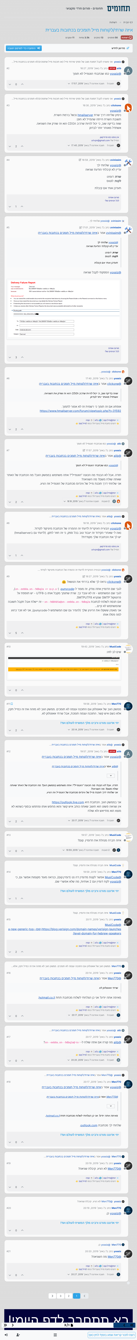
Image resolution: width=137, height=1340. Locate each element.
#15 (9, 919)
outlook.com (88, 1125)
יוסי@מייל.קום (109, 420)
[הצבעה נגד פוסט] (10, 84)
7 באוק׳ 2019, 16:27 (90, 68)
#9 (8, 576)
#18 (9, 1081)
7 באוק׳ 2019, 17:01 (92, 227)
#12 (9, 751)
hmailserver (85, 115)
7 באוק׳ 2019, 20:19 (96, 1163)
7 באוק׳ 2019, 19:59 (94, 871)
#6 (8, 378)
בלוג (96, 420)
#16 (9, 972)
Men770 (116, 703)
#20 (9, 1208)
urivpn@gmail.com (100, 140)
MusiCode (115, 646)
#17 (8, 1036)
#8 (8, 523)
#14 (9, 871)
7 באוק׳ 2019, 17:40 (96, 378)
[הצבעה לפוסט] (22, 84)
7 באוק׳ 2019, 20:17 (96, 1036)
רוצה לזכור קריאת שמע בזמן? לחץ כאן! (112, 1335)
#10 (9, 646)
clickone (116, 105)
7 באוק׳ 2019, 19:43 (91, 646)
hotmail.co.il (47, 997)
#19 (9, 1163)
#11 (8, 703)
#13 (9, 835)
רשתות (125, 37)
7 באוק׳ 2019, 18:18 (93, 523)
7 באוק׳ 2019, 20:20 (96, 1251)
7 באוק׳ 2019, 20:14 (96, 972)
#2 (8, 68)
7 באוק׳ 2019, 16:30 (93, 105)
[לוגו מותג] (118, 8)
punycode (67, 589)
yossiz (117, 61)
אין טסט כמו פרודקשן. (109, 137)
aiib (119, 68)
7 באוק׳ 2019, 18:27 (96, 576)
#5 (8, 227)
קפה (88, 420)
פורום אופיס (113, 197)
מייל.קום (82, 423)
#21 (9, 1251)
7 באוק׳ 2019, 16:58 (92, 159)
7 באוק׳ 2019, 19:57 (90, 751)
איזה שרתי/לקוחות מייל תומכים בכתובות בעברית (67, 233)
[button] (55, 1335)
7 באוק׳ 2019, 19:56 (94, 703)
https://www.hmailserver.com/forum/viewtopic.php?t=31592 (80, 411)
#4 (8, 159)
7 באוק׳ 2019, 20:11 (96, 919)
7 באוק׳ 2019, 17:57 (96, 450)
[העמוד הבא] (52, 1296)
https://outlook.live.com (68, 802)
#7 (8, 450)
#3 (8, 105)
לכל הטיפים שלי (112, 200)
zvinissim (115, 159)
